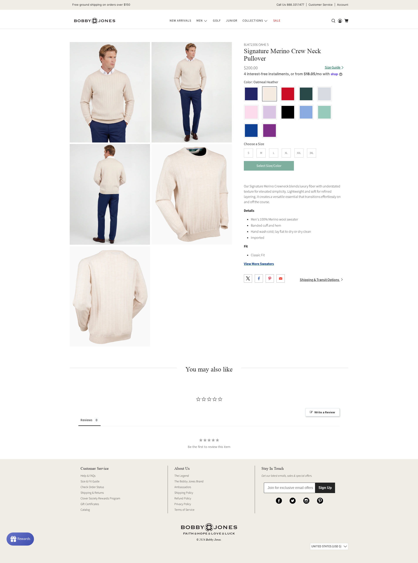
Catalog (85, 510)
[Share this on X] (248, 278)
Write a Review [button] (324, 412)
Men (199, 21)
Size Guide (333, 67)
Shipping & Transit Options (320, 279)
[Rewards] (20, 539)
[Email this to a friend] (280, 278)
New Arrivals (180, 21)
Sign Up (325, 488)
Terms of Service (184, 510)
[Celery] (324, 112)
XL (286, 153)
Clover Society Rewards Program (100, 498)
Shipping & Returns (92, 493)
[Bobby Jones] (94, 21)
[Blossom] (251, 112)
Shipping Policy (183, 493)
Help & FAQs (88, 476)
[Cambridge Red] (287, 93)
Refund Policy (182, 498)
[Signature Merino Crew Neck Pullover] (110, 92)
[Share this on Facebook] (259, 278)
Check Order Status (92, 487)
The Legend (181, 476)
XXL (299, 153)
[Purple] (269, 130)
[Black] (287, 112)
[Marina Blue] (251, 130)
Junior (231, 21)
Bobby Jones (213, 539)
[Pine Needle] (306, 93)
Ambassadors (182, 487)
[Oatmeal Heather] (269, 93)
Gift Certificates (90, 504)
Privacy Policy (182, 504)
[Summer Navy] (251, 93)
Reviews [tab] (86, 420)
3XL (312, 153)
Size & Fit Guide (90, 481)
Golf (217, 21)
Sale (276, 21)
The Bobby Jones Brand (189, 481)
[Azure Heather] (306, 112)
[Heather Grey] (324, 93)
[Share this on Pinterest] (270, 278)
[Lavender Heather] (269, 112)
